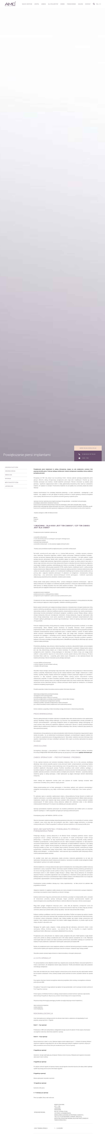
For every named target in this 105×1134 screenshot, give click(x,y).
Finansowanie (71, 4)
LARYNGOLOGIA (9, 486)
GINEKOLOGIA (8, 475)
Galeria (80, 4)
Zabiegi (43, 4)
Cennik (62, 4)
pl (97, 4)
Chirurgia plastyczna (11, 467)
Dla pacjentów (53, 4)
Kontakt (88, 4)
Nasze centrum (27, 4)
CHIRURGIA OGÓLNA (10, 471)
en (100, 4)
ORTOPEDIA (8, 478)
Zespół (36, 4)
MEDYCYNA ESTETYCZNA (11, 482)
